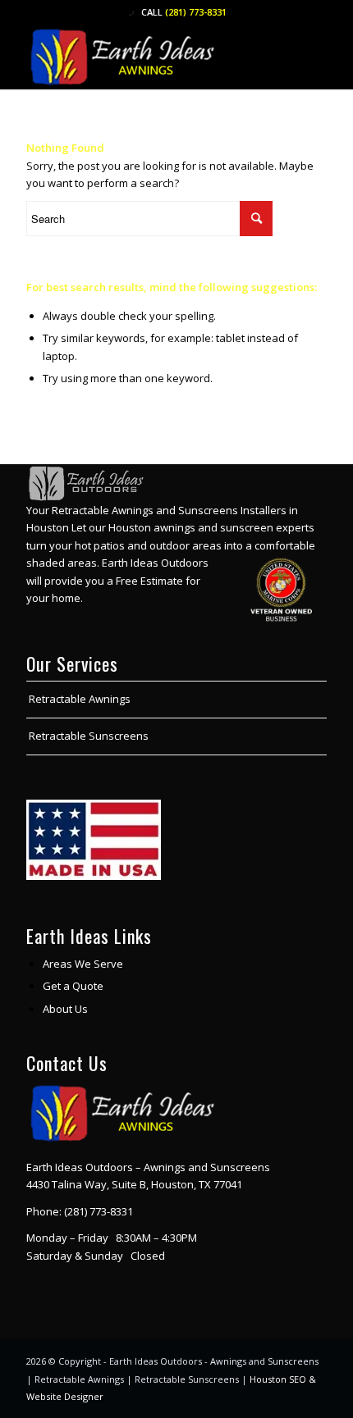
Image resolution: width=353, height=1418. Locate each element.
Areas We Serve (83, 963)
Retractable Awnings (80, 698)
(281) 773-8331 (196, 12)
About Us (65, 1008)
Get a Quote (73, 985)
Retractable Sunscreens (89, 735)
